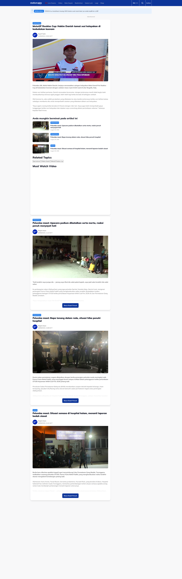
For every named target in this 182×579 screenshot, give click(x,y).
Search (142, 3)
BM (134, 3)
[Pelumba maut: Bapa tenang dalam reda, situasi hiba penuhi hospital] (41, 137)
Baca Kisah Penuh (70, 305)
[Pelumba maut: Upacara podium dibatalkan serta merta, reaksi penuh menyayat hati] (41, 126)
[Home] (36, 3)
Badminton (79, 3)
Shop (102, 3)
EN (137, 3)
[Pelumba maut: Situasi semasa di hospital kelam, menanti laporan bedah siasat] (41, 149)
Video (60, 3)
